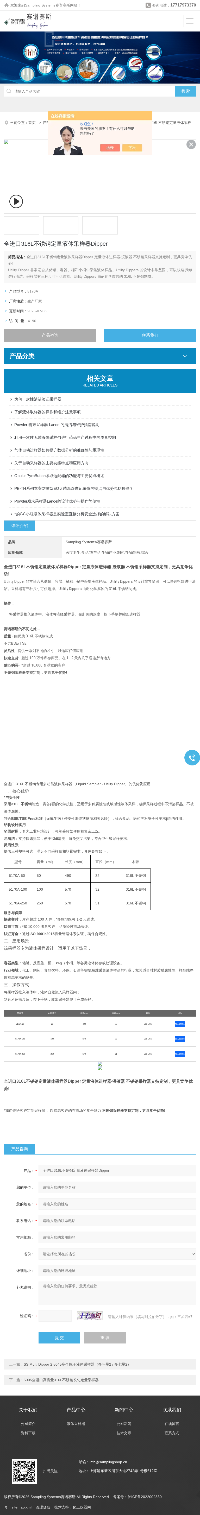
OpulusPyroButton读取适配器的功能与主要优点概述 (59, 475)
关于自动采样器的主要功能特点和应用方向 (51, 463)
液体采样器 (76, 1424)
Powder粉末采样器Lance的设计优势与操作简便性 (57, 501)
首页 (32, 123)
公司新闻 (124, 1424)
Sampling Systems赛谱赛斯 (47, 5)
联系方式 (172, 1433)
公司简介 (28, 1424)
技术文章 (124, 1433)
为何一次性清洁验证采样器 (37, 399)
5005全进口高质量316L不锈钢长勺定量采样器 (61, 1380)
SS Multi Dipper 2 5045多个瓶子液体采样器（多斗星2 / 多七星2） (77, 1364)
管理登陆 (43, 1507)
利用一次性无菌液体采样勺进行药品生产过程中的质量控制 (65, 437)
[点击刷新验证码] (90, 1315)
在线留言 (172, 1424)
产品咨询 (50, 335)
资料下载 (28, 1433)
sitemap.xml (22, 1507)
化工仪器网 (82, 1507)
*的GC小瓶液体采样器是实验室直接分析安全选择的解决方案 (67, 514)
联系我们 (150, 335)
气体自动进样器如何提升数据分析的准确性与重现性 (59, 450)
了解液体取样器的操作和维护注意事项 (47, 412)
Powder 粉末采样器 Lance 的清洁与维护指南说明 (56, 424)
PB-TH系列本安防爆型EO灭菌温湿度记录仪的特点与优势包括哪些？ (73, 488)
